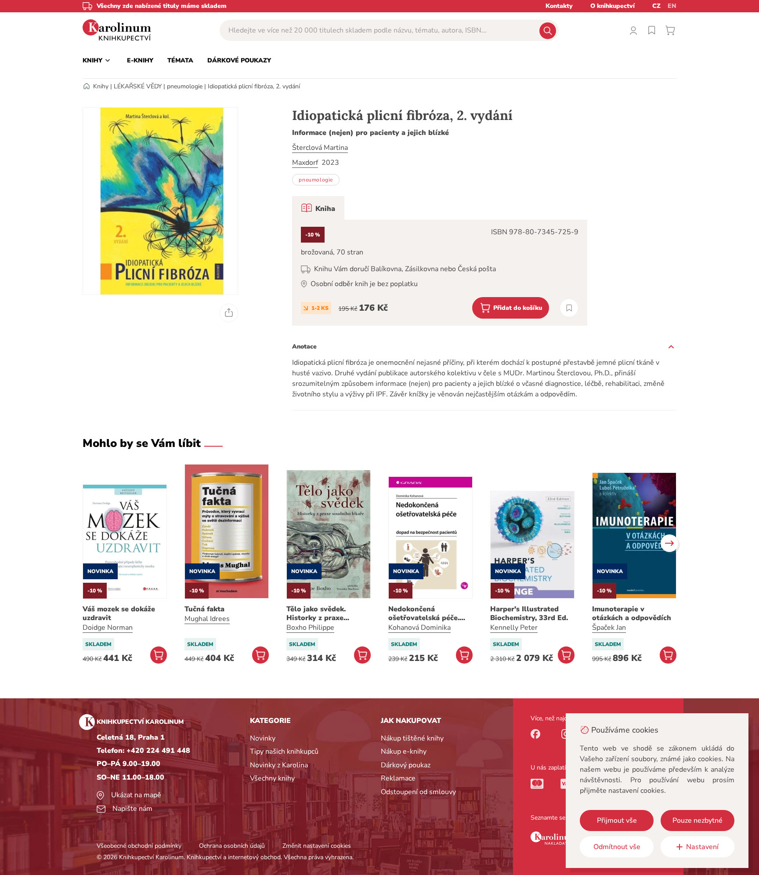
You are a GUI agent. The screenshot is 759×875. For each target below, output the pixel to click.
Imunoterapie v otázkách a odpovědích (631, 613)
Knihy (100, 86)
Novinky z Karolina (279, 765)
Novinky (262, 738)
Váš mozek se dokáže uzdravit (119, 613)
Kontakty (559, 6)
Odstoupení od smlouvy (418, 792)
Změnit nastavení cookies (316, 846)
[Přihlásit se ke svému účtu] (633, 30)
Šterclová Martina (320, 147)
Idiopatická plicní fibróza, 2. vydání (254, 86)
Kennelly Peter (514, 627)
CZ (656, 6)
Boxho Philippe (310, 627)
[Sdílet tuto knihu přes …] (229, 313)
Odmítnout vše (616, 847)
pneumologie (184, 86)
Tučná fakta (204, 609)
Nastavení (702, 847)
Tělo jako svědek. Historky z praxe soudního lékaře (316, 613)
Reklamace (398, 778)
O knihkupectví (612, 6)
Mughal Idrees (207, 619)
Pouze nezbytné (697, 820)
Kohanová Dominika (419, 627)
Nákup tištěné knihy (412, 738)
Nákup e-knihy (403, 751)
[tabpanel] (439, 273)
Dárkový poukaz (405, 765)
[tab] (318, 208)
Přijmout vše (617, 820)
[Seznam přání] (651, 30)
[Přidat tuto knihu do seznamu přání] (569, 307)
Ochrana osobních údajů (232, 846)
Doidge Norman (108, 627)
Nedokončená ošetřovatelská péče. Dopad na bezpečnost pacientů (425, 613)
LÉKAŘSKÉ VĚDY (138, 86)
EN (672, 6)
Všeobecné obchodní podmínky (139, 846)
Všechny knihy (272, 778)
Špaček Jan (609, 627)
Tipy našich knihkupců (284, 751)
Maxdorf (305, 162)
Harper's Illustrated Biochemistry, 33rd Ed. (529, 613)
